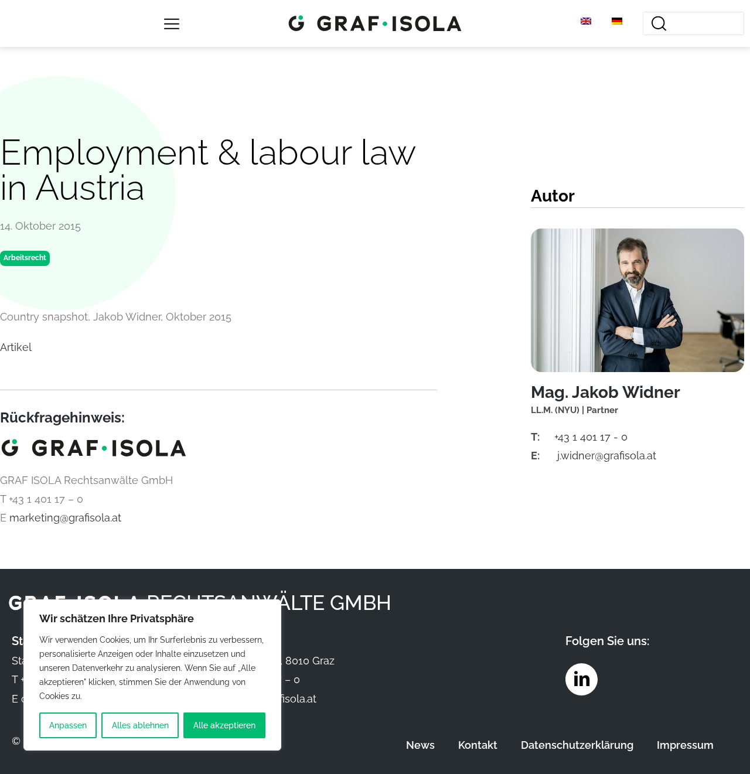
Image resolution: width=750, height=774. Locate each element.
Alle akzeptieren (224, 725)
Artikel (16, 347)
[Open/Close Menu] (171, 23)
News (420, 745)
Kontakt (477, 745)
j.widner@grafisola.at (606, 455)
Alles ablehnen (140, 725)
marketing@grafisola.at (65, 518)
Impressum (685, 745)
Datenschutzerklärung (577, 745)
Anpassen (68, 725)
